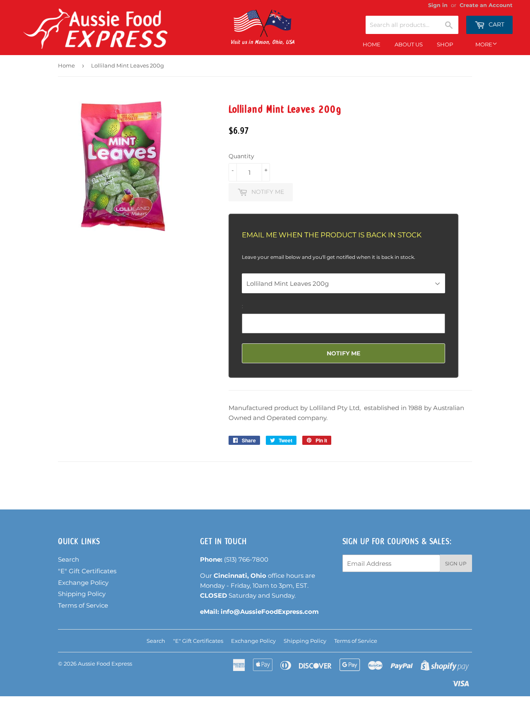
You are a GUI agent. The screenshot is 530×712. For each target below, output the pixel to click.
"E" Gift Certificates (87, 571)
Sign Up (456, 563)
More (483, 44)
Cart (495, 24)
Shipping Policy (82, 594)
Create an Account (486, 5)
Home (372, 44)
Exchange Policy (83, 582)
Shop (445, 44)
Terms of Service (83, 605)
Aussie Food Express (105, 663)
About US (409, 44)
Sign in (438, 5)
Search (68, 559)
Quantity (241, 156)
